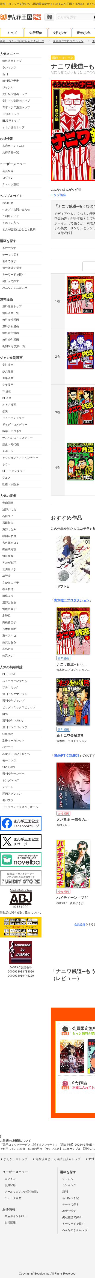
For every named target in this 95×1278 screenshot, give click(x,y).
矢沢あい (7, 655)
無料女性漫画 (10, 319)
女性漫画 (7, 364)
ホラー (6, 464)
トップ (12, 33)
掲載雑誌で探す (12, 268)
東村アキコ (9, 635)
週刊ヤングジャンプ (14, 727)
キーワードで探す (13, 274)
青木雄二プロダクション (71, 600)
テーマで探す (10, 254)
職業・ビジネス (12, 431)
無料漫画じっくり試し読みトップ (58, 1159)
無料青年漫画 (10, 333)
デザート (7, 787)
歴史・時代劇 (10, 444)
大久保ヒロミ (10, 542)
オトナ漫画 (9, 404)
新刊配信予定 (10, 80)
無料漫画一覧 (10, 313)
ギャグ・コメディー (14, 424)
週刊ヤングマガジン (14, 694)
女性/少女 (60, 33)
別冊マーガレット (13, 740)
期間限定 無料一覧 (13, 346)
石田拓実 (7, 522)
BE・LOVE (9, 674)
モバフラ (7, 800)
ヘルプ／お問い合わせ (16, 209)
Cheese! (7, 734)
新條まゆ (7, 595)
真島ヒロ (7, 649)
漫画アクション (12, 793)
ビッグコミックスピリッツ (19, 707)
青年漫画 (7, 378)
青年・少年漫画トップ (16, 107)
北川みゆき (9, 569)
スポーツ (7, 451)
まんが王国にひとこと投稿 (19, 229)
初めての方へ (10, 222)
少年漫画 (7, 384)
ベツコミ (7, 747)
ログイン (7, 177)
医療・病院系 (10, 484)
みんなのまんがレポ (14, 287)
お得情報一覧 (10, 152)
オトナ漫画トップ (13, 127)
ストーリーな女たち (14, 680)
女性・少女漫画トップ (16, 100)
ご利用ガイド (10, 216)
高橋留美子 (9, 622)
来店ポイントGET (13, 145)
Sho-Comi (8, 767)
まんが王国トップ (15, 1159)
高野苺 (6, 615)
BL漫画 (6, 398)
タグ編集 (59, 195)
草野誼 (6, 576)
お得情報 (10, 1222)
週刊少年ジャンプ (13, 700)
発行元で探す (10, 281)
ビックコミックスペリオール (20, 807)
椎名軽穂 (7, 589)
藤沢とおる (9, 642)
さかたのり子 (10, 582)
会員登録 (7, 171)
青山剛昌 (7, 502)
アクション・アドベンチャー (20, 457)
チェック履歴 (10, 184)
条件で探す (9, 248)
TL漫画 (6, 391)
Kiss (5, 714)
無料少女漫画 (10, 326)
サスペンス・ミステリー (17, 437)
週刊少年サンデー (13, 773)
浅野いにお (9, 509)
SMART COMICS (66, 755)
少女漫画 (7, 371)
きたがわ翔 (9, 562)
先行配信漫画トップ (14, 94)
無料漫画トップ (12, 61)
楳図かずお (9, 536)
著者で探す (9, 261)
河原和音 (7, 556)
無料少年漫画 (10, 339)
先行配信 (35, 33)
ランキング (9, 67)
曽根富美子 (9, 609)
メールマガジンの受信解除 (21, 1191)
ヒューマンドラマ (13, 418)
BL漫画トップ (11, 120)
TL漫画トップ (10, 114)
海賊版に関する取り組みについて (21, 912)
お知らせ (7, 202)
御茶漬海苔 (9, 549)
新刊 (5, 74)
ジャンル (7, 87)
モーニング (9, 760)
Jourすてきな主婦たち (16, 753)
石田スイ (7, 516)
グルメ (6, 477)
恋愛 (5, 411)
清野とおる (9, 602)
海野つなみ (9, 529)
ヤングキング (10, 780)
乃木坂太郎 (9, 629)
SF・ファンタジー (13, 471)
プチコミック (10, 687)
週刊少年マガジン (13, 720)
